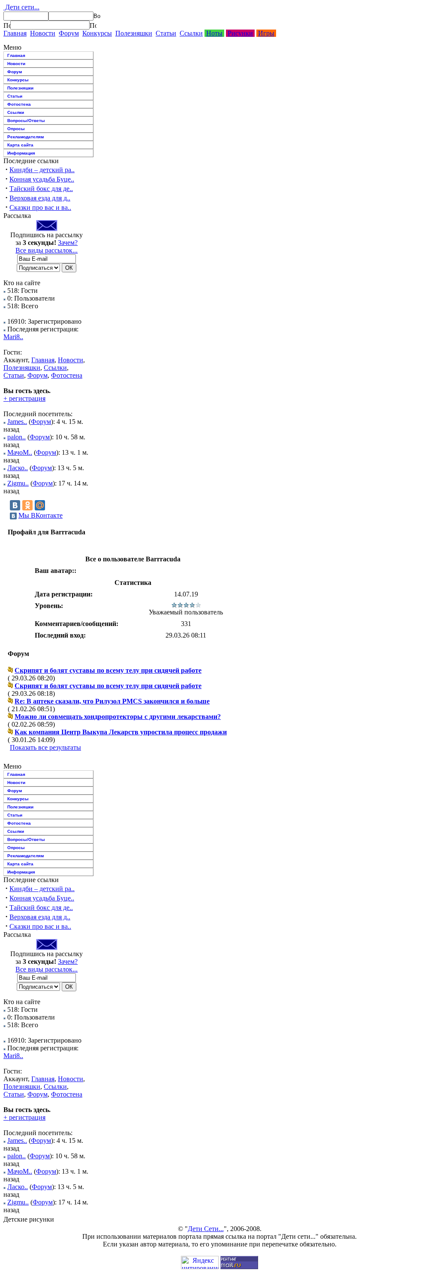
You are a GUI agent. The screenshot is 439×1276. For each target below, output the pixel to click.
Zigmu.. (18, 483)
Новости (42, 33)
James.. (17, 421)
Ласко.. (17, 467)
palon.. (16, 437)
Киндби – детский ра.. (42, 169)
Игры (266, 33)
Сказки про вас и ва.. (40, 207)
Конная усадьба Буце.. (41, 179)
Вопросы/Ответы (26, 120)
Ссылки (191, 33)
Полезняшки (133, 33)
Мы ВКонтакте (40, 515)
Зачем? (68, 242)
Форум (69, 33)
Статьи (166, 33)
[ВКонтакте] (15, 505)
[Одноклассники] (27, 505)
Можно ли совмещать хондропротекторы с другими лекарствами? (118, 716)
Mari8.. (13, 336)
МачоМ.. (19, 452)
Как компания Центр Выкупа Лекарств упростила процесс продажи (121, 732)
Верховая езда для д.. (39, 198)
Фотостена (19, 104)
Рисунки (240, 33)
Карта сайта (20, 145)
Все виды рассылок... (46, 250)
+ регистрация (24, 398)
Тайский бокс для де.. (41, 188)
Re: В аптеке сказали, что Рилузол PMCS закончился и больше (112, 701)
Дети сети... (21, 7)
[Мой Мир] (40, 505)
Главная (15, 33)
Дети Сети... (206, 1228)
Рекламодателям (25, 136)
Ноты (214, 33)
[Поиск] (6, 25)
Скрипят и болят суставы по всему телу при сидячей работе (108, 670)
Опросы (16, 128)
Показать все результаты (45, 747)
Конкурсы (97, 33)
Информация (21, 153)
